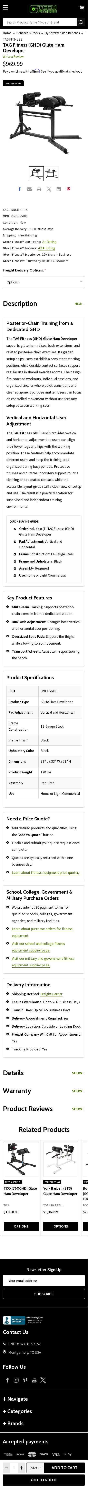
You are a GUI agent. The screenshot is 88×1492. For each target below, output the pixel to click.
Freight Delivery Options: (24, 270)
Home (7, 33)
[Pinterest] (68, 189)
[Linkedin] (59, 189)
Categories (19, 1411)
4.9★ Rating (46, 248)
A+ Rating (49, 242)
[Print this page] (39, 189)
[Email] (29, 189)
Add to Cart (64, 1467)
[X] (49, 189)
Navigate (17, 1399)
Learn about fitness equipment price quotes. (46, 872)
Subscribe (43, 1294)
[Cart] (83, 7)
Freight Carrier (51, 994)
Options (21, 1226)
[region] (43, 742)
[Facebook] (19, 189)
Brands (15, 1423)
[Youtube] (34, 1380)
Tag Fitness (12, 39)
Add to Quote (43, 1480)
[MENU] (5, 7)
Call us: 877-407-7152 (24, 1344)
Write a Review (13, 56)
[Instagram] (16, 1380)
